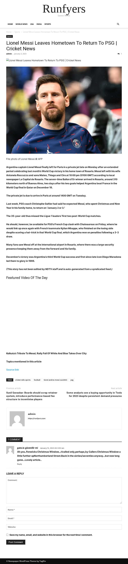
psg (72, 380)
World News (21, 24)
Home (10, 24)
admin (9, 53)
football (37, 380)
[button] (118, 24)
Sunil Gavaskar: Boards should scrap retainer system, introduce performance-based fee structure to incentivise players (31, 396)
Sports (47, 24)
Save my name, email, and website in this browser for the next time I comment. (51, 534)
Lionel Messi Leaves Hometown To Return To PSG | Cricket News (61, 46)
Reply (19, 464)
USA (32, 24)
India (39, 24)
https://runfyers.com (36, 418)
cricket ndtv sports (22, 380)
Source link (12, 369)
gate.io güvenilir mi (27, 447)
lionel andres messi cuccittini (55, 380)
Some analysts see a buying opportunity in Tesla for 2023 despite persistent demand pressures (94, 394)
